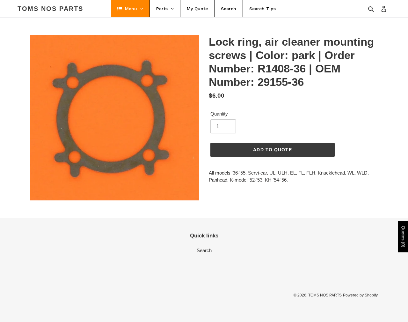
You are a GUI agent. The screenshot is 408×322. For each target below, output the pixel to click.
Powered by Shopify (360, 295)
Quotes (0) (403, 236)
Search (204, 250)
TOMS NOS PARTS (50, 8)
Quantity (219, 113)
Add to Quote (272, 149)
